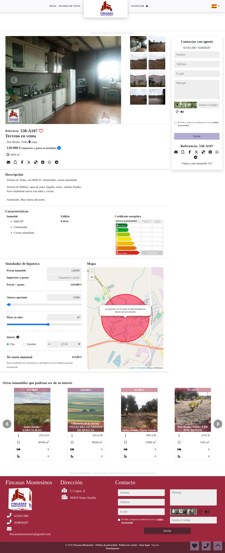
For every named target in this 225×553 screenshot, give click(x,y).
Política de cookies (128, 545)
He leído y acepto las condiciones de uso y (198, 123)
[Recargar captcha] (177, 111)
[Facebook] (22, 162)
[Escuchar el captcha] (182, 111)
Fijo (12, 344)
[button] (7, 424)
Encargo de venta (69, 6)
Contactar (137, 6)
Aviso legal (144, 545)
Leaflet (132, 367)
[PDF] (16, 162)
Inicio (52, 6)
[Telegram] (56, 162)
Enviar (197, 136)
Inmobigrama (112, 548)
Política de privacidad (106, 545)
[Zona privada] (147, 6)
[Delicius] (36, 162)
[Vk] (43, 162)
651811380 (189, 47)
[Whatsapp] (50, 162)
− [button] (92, 277)
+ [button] (92, 272)
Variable (31, 344)
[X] (29, 162)
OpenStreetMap (145, 367)
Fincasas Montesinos (83, 545)
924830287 (204, 47)
